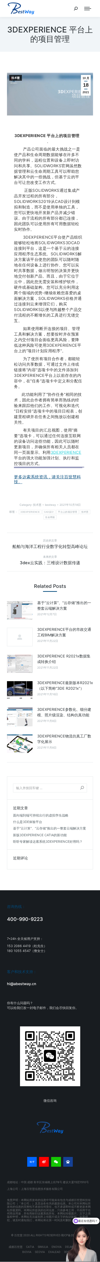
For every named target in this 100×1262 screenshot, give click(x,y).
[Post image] (20, 610)
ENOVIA (57, 1247)
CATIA (30, 1247)
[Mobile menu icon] (87, 8)
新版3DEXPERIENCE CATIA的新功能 (40, 835)
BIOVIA (26, 1252)
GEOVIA (40, 1252)
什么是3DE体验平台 (27, 822)
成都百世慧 (16, 1247)
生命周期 (50, 517)
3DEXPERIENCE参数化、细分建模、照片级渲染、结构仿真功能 (64, 712)
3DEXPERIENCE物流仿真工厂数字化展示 (64, 739)
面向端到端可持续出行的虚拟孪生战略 (40, 815)
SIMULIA (43, 1247)
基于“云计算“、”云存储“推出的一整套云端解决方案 (64, 605)
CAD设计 (49, 512)
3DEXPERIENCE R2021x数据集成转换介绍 (63, 659)
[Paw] (68, 1162)
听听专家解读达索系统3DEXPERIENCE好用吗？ (48, 841)
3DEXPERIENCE (30, 512)
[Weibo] (44, 1162)
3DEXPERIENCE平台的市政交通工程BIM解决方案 (64, 632)
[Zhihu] (32, 1162)
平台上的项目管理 (67, 512)
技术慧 (15, 78)
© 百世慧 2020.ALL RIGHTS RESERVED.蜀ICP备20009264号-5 (50, 1235)
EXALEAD (54, 1252)
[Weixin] (56, 1162)
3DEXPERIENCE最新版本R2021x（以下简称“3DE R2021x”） (65, 685)
